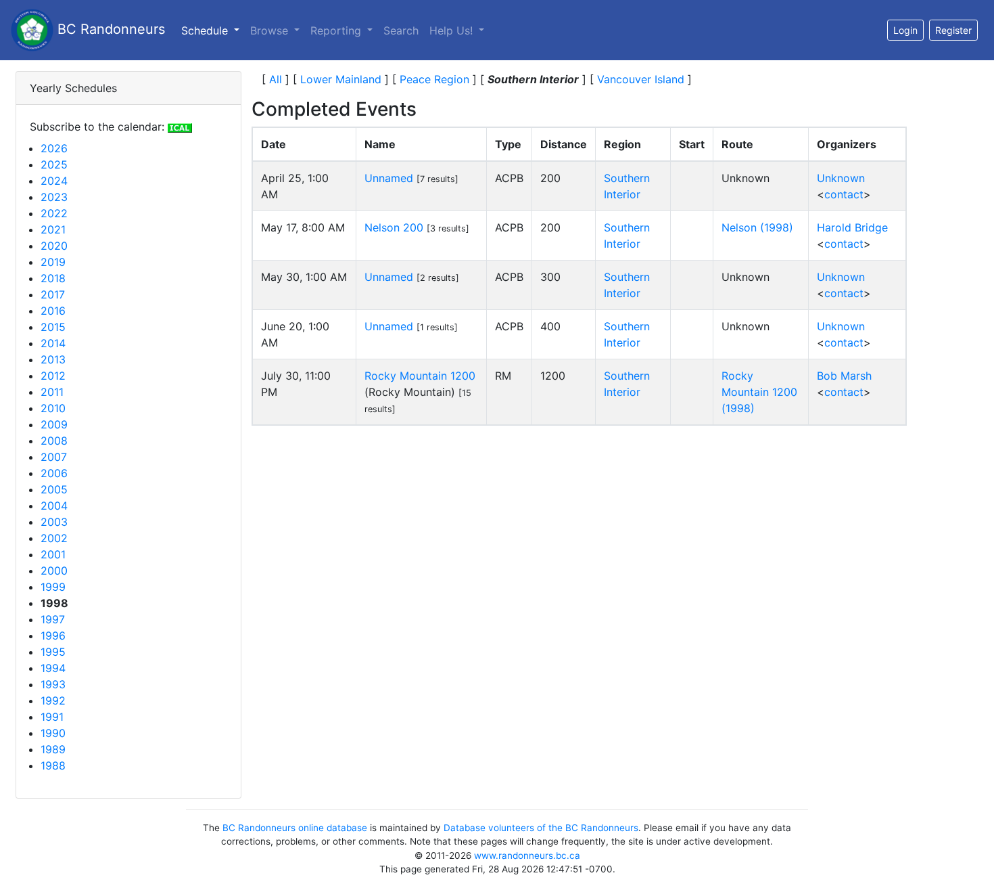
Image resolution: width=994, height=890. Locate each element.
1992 (53, 700)
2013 (53, 359)
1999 (53, 587)
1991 (52, 717)
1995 (53, 652)
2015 (53, 327)
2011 (52, 392)
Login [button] (905, 30)
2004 (54, 505)
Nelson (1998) (757, 227)
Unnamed (388, 178)
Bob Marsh (844, 375)
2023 (54, 197)
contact (843, 194)
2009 (54, 424)
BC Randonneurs (109, 29)
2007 (54, 457)
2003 (54, 522)
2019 (53, 262)
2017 (53, 294)
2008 (54, 440)
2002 (54, 538)
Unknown (841, 178)
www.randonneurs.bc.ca (527, 855)
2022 (54, 213)
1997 (53, 619)
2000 (54, 570)
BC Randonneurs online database (294, 827)
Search (401, 30)
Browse (270, 30)
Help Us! (452, 30)
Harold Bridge (852, 227)
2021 (53, 229)
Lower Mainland (340, 79)
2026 (54, 148)
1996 (53, 635)
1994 (53, 668)
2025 (54, 164)
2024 (54, 180)
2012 (53, 375)
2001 (53, 554)
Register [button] (953, 30)
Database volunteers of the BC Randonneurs (541, 827)
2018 (53, 278)
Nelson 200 (393, 227)
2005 (54, 489)
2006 (54, 473)
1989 (53, 749)
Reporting (337, 30)
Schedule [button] (213, 30)
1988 (53, 765)
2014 (53, 343)
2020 (54, 245)
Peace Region (434, 79)
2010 (53, 408)
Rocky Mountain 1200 (419, 375)
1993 (53, 684)
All (275, 79)
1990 (53, 733)
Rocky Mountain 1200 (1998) (759, 392)
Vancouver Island (640, 79)
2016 (53, 310)
